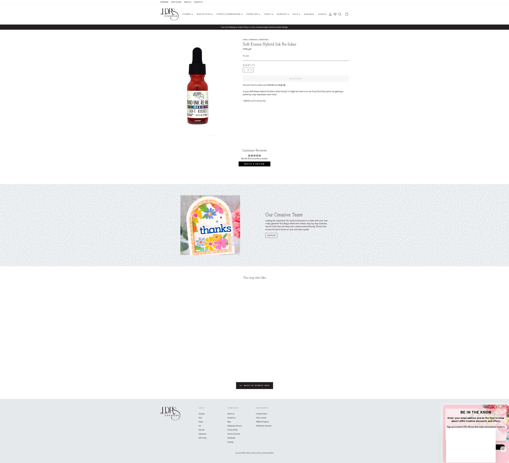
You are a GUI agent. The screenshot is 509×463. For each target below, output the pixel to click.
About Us (187, 2)
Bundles (282, 14)
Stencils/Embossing (229, 14)
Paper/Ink (252, 14)
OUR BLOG (271, 235)
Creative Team (261, 414)
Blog (229, 422)
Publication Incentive (264, 426)
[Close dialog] (506, 407)
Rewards (309, 14)
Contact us (231, 418)
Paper (201, 422)
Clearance (202, 434)
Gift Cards (202, 438)
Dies (200, 418)
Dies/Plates (204, 14)
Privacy (259, 453)
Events (322, 14)
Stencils (202, 430)
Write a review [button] (254, 164)
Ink (200, 426)
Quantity (249, 65)
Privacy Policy (232, 430)
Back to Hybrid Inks (256, 385)
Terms (253, 453)
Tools (267, 14)
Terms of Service (233, 434)
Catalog (230, 442)
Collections (253, 39)
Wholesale (164, 2)
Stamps (187, 14)
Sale (295, 14)
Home (245, 39)
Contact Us (198, 2)
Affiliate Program (262, 422)
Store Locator (176, 2)
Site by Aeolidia (268, 453)
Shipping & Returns (234, 426)
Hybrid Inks (263, 39)
